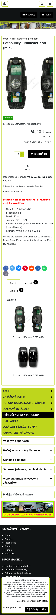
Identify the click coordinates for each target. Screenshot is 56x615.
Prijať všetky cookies (36, 609)
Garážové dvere (14, 397)
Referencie (9, 553)
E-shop (8, 549)
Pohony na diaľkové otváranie (24, 403)
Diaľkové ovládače (16, 409)
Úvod (7, 535)
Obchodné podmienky (15, 569)
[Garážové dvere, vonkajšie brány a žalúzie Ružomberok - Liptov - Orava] (28, 28)
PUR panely (10, 421)
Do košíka (40, 154)
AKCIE (6, 391)
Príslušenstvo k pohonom (21, 415)
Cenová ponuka (12, 576)
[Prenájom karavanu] (28, 516)
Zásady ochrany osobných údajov (32, 600)
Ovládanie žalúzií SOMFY (20, 426)
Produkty (8, 539)
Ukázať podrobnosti (12, 607)
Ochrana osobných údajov (17, 573)
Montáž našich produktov (17, 565)
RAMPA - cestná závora (18, 432)
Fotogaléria (10, 542)
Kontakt (8, 546)
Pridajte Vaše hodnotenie (18, 494)
